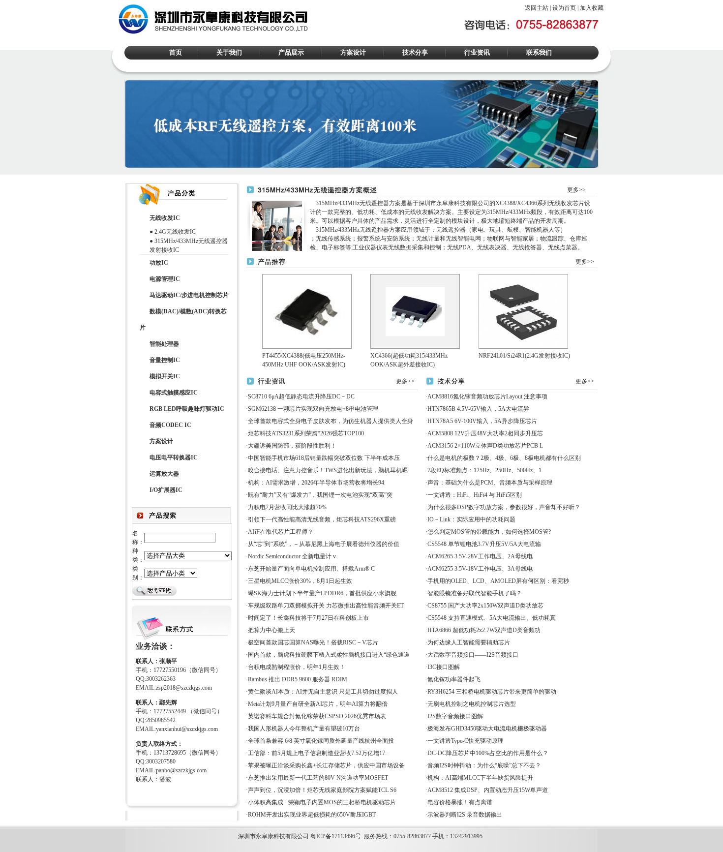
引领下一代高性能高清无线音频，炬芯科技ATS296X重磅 (322, 519)
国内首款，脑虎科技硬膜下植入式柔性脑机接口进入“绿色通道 (329, 654)
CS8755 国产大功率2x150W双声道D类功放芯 (485, 605)
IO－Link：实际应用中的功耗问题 (471, 519)
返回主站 (536, 7)
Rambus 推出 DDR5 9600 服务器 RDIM (297, 679)
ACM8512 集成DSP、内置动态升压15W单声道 (487, 790)
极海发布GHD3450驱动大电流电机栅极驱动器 (487, 728)
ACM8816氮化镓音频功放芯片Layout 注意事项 (487, 396)
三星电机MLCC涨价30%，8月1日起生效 (300, 581)
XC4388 (505, 203)
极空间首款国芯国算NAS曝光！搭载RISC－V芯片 (313, 642)
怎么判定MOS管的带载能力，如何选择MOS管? (489, 531)
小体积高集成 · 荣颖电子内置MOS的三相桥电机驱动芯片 (322, 802)
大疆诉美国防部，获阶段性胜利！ (292, 445)
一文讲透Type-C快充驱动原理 (465, 740)
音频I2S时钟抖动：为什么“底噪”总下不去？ (484, 765)
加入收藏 (591, 7)
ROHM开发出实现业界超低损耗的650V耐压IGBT (312, 814)
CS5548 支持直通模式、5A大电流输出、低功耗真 (491, 617)
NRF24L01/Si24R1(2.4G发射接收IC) (524, 355)
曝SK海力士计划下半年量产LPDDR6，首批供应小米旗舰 (322, 593)
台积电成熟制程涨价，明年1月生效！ (296, 667)
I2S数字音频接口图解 (455, 716)
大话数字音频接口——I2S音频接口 (472, 654)
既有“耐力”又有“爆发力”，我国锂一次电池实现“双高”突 (320, 494)
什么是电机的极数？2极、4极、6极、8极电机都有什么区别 (504, 458)
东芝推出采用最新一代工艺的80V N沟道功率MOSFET (318, 777)
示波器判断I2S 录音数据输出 (464, 814)
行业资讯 (477, 52)
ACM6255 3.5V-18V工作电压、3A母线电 (480, 568)
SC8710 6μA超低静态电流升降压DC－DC (301, 396)
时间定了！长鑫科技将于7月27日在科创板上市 (308, 617)
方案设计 (353, 52)
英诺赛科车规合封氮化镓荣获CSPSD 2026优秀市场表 (317, 716)
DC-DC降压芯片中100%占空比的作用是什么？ (487, 753)
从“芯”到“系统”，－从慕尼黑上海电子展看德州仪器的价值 (323, 544)
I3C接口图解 (443, 667)
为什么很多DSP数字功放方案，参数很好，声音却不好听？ (503, 507)
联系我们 (539, 52)
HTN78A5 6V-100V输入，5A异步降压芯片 (482, 421)
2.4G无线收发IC (175, 231)
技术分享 (415, 52)
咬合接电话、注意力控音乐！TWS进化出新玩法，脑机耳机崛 (328, 470)
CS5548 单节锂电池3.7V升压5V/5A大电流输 (484, 544)
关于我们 (229, 52)
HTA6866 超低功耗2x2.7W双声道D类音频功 (484, 630)
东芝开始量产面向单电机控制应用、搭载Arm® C (311, 568)
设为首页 (564, 7)
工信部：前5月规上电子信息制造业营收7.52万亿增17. (317, 753)
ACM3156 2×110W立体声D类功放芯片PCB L (485, 445)
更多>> (576, 189)
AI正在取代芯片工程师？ (280, 531)
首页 (175, 52)
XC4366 (527, 203)
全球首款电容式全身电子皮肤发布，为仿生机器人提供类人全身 (330, 421)
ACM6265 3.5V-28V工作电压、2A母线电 (480, 556)
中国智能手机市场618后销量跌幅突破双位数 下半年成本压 (324, 458)
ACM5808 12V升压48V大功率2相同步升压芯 (485, 433)
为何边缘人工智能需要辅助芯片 (468, 642)
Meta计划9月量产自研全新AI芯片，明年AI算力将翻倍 (318, 703)
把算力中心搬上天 (271, 630)
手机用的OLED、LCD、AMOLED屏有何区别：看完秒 (498, 581)
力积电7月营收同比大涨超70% (287, 507)
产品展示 (291, 52)
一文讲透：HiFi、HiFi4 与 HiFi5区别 (474, 494)
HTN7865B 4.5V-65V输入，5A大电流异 (478, 408)
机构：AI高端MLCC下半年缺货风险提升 (480, 777)
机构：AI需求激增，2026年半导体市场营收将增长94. (317, 482)
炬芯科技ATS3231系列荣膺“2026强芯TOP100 (306, 433)
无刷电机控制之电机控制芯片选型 (471, 703)
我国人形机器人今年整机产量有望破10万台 (304, 728)
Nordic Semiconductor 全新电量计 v (292, 556)
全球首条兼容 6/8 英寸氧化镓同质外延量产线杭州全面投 (321, 740)
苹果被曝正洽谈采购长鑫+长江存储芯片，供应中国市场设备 (326, 765)
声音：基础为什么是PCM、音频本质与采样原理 (489, 482)
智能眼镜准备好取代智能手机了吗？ (474, 593)
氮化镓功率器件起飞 (454, 679)
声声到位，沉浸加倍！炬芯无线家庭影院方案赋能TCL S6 (322, 790)
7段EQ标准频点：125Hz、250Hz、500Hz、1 (484, 470)
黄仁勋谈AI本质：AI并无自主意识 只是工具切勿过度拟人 (323, 691)
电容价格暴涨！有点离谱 (459, 802)
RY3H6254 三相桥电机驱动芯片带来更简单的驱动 (491, 691)
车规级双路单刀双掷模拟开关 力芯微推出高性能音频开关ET (326, 605)
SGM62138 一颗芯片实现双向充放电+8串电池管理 (313, 408)
